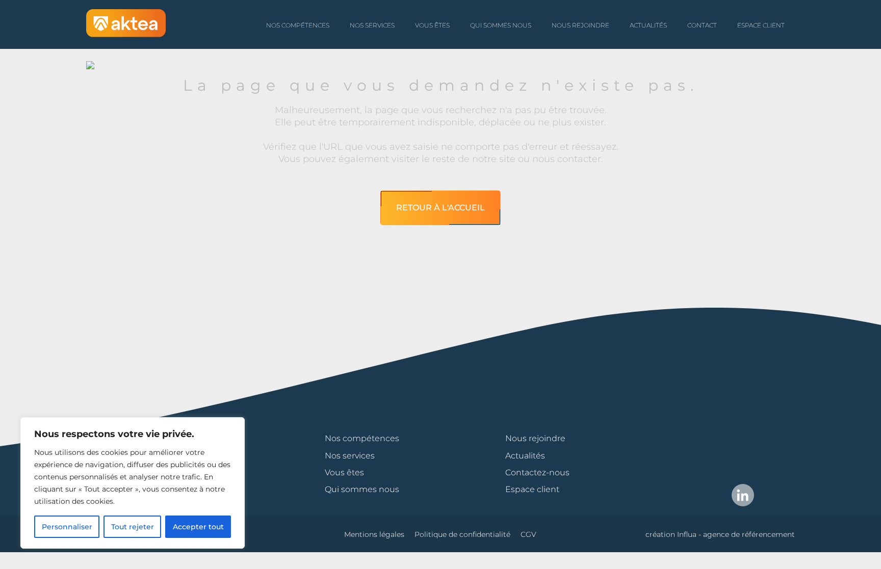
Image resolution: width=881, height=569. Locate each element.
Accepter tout (198, 526)
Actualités (648, 25)
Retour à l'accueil (440, 207)
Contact (702, 25)
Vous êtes (432, 25)
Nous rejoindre (580, 25)
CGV (528, 534)
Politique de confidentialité (462, 534)
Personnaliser (67, 526)
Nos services (372, 25)
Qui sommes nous (500, 25)
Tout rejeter (132, 526)
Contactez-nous (537, 472)
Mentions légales (374, 534)
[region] (132, 483)
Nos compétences (297, 25)
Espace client (761, 25)
